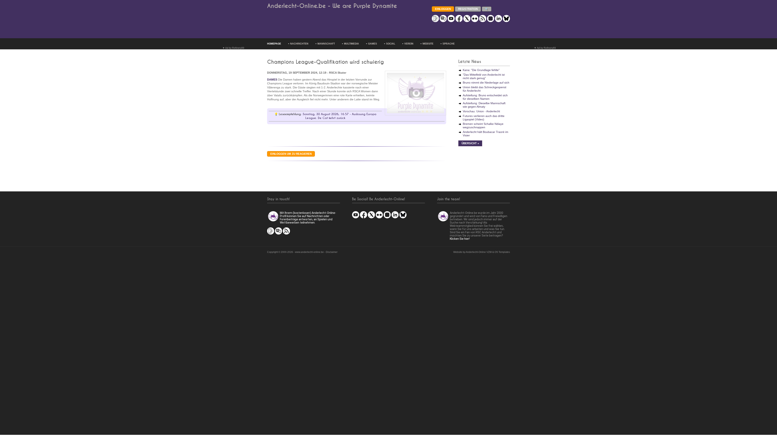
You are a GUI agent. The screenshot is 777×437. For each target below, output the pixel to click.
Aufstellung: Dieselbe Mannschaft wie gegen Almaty (484, 105)
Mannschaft (326, 43)
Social (390, 43)
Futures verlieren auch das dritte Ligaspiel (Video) (483, 117)
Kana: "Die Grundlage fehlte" (481, 70)
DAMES (272, 79)
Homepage (274, 43)
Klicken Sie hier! (460, 238)
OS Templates (502, 252)
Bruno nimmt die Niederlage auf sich (486, 82)
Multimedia (351, 43)
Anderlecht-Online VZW (479, 252)
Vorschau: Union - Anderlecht (481, 111)
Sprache (449, 43)
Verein (408, 43)
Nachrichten (299, 43)
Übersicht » (470, 143)
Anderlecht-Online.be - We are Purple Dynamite (332, 6)
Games (372, 43)
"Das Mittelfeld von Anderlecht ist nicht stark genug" (484, 76)
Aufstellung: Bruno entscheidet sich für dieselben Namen (485, 97)
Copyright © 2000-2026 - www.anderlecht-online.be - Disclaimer (302, 252)
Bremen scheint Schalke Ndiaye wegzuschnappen (483, 125)
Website (427, 43)
